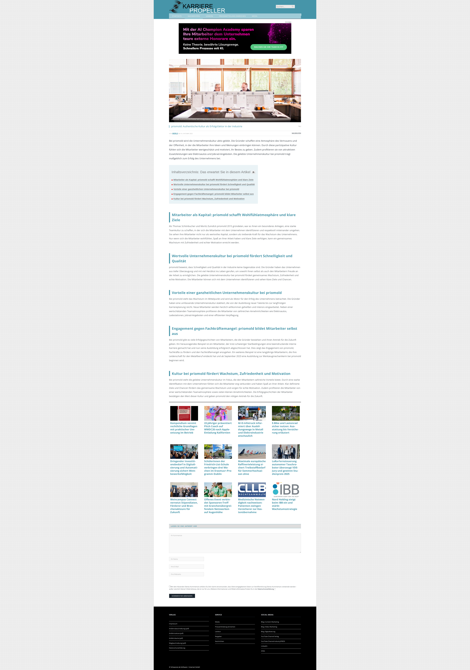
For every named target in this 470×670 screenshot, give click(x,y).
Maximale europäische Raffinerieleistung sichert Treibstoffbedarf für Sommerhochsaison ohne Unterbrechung (252, 468)
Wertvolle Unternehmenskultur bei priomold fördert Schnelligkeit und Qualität (214, 184)
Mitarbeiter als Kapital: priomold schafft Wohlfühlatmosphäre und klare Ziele (213, 180)
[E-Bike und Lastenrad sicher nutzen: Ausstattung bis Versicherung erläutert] (286, 413)
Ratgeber (218, 636)
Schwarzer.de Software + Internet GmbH (185, 667)
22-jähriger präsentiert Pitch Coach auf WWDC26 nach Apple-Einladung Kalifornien (218, 428)
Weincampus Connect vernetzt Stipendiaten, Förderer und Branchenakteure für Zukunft (184, 506)
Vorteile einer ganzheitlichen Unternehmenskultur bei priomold (206, 189)
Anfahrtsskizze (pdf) (176, 633)
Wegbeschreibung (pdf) (177, 643)
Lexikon (209, 16)
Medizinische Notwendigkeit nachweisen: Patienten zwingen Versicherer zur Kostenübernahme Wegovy (251, 506)
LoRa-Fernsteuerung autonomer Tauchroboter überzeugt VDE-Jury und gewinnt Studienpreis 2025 (285, 468)
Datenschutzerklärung (266, 589)
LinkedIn (264, 646)
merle (175, 133)
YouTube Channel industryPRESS (273, 641)
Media (254, 16)
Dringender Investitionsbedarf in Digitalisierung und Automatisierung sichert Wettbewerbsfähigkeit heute (184, 468)
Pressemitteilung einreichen (232, 16)
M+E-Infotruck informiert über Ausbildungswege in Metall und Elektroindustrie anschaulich (250, 429)
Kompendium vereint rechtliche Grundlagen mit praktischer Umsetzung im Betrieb (183, 428)
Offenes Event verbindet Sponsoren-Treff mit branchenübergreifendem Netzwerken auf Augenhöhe (218, 506)
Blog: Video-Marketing (269, 627)
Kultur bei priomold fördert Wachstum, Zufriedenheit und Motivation (209, 199)
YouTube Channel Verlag (270, 636)
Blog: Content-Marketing (270, 622)
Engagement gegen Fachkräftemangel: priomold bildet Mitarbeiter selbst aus (213, 194)
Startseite (177, 16)
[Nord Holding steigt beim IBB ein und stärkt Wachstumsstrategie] (286, 489)
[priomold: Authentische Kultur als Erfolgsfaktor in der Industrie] (235, 91)
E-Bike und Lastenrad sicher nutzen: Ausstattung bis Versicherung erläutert (285, 428)
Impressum (173, 624)
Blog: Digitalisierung (268, 631)
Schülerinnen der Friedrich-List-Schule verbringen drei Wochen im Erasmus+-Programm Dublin (218, 468)
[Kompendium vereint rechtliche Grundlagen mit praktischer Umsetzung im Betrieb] (184, 413)
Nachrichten (194, 16)
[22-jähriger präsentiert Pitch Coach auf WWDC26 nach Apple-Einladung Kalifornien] (218, 413)
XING (263, 651)
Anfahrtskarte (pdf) (176, 638)
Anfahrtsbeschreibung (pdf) (179, 628)
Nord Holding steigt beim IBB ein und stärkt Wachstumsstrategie (284, 504)
